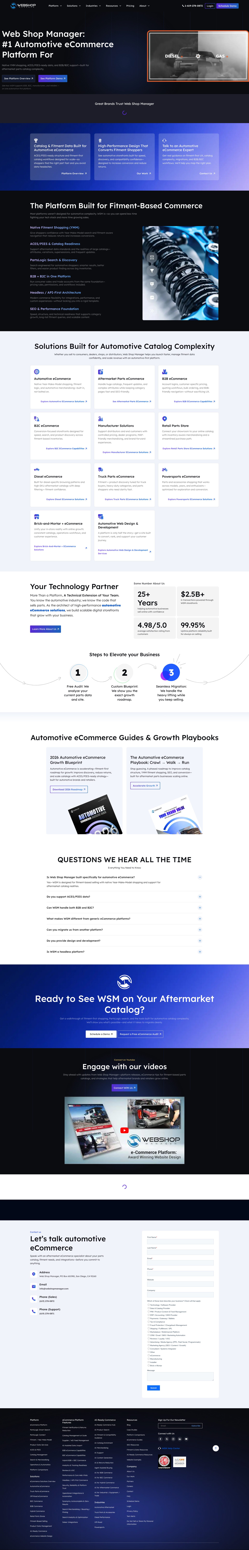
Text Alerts (131, 1516)
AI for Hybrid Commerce (104, 1483)
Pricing (130, 5)
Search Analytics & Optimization (75, 1517)
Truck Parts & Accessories (105, 1512)
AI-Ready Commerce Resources (139, 1455)
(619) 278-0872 (46, 1301)
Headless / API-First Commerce (75, 1480)
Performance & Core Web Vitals (75, 1475)
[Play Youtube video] (124, 1130)
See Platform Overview (17, 78)
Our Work (142, 173)
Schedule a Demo (100, 1034)
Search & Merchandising (39, 1460)
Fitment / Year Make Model (41, 1440)
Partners (130, 1481)
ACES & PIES (35, 1450)
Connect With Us (123, 1087)
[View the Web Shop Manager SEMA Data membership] (164, 1462)
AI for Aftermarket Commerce (107, 1488)
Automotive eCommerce (40, 1486)
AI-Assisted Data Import (72, 1445)
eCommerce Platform (38, 1425)
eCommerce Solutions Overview (42, 1481)
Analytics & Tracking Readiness (74, 1465)
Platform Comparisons (39, 1470)
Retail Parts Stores (37, 1516)
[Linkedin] (180, 1439)
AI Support (99, 1453)
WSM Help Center (171, 1448)
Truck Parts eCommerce (39, 1491)
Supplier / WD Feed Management (75, 1440)
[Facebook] (160, 1439)
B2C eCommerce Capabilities (73, 1455)
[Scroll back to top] (216, 1448)
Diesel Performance (102, 1517)
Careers (130, 1486)
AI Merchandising (101, 1448)
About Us (130, 1471)
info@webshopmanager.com (53, 1288)
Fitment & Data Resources (137, 1450)
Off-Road (98, 1522)
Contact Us (206, 173)
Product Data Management (41, 1526)
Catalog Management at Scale (74, 1435)
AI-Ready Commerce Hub (105, 1425)
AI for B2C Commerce (103, 1478)
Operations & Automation (40, 1465)
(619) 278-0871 (46, 1313)
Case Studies (132, 1430)
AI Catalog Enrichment (104, 1443)
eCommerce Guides (134, 1440)
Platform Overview (72, 173)
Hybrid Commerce (37, 1511)
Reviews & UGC (68, 1470)
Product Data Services (39, 1445)
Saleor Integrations (70, 1522)
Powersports (99, 1527)
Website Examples (134, 1460)
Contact (130, 1491)
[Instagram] (173, 1439)
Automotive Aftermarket (104, 1507)
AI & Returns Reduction (104, 1463)
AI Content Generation (103, 1458)
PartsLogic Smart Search (40, 1430)
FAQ (128, 1496)
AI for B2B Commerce (103, 1473)
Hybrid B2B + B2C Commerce (74, 1460)
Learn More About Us (44, 629)
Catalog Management (38, 1455)
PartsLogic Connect (38, 1435)
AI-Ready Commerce (38, 1531)
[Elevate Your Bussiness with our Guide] (85, 814)
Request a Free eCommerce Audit (139, 1034)
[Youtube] (186, 1439)
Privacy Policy (132, 1511)
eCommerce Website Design (41, 1536)
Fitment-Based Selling (38, 1521)
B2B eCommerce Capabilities (73, 1450)
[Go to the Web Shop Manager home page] (23, 6)
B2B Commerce (36, 1506)
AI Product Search (102, 1430)
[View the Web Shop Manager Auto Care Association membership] (179, 1462)
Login (129, 1506)
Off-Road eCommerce (39, 1496)
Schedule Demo (227, 5)
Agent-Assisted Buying (103, 1468)
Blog (128, 1425)
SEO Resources (133, 1445)
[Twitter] (167, 1439)
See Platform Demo (51, 78)
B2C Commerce (36, 1501)
